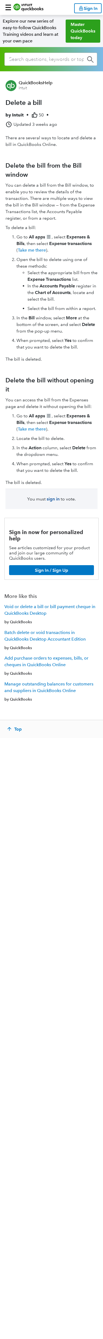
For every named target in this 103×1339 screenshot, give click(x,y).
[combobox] (50, 59)
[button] (8, 7)
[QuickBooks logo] (28, 7)
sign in (53, 499)
